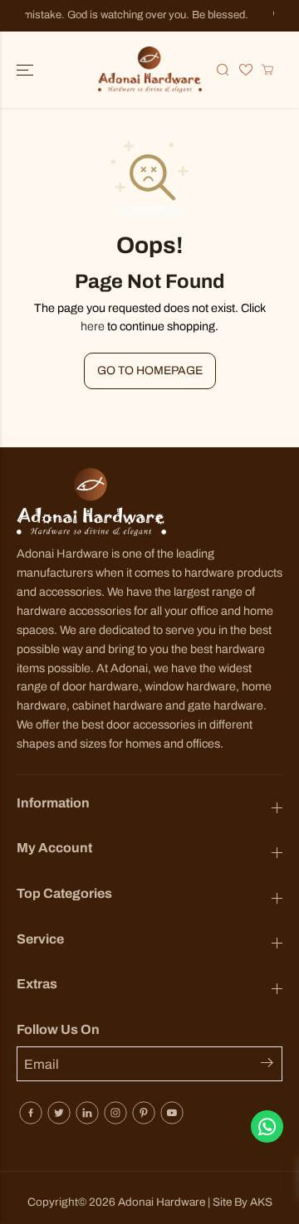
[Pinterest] (144, 1113)
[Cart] (267, 70)
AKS (261, 1202)
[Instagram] (115, 1113)
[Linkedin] (87, 1113)
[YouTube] (172, 1113)
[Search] (223, 70)
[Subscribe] (271, 1065)
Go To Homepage (150, 370)
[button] (27, 70)
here (93, 326)
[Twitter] (59, 1113)
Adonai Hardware (161, 1202)
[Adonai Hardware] (150, 69)
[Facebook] (31, 1113)
